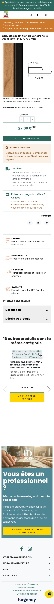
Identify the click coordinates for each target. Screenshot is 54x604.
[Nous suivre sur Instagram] (30, 548)
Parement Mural (13, 25)
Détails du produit (17, 319)
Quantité (24, 114)
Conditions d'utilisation (27, 584)
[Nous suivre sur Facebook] (22, 548)
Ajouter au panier (27, 138)
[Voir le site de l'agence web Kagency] (27, 600)
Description (13, 310)
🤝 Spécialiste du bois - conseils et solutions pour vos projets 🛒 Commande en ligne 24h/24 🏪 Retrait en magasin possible (27, 5)
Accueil (7, 22)
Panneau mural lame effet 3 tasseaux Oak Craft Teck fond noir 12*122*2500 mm (26, 364)
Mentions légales (27, 587)
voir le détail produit (27, 398)
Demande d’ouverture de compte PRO (27, 531)
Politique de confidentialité (27, 590)
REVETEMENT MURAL (36, 22)
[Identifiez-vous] (37, 14)
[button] (31, 14)
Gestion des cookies (27, 593)
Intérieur (19, 22)
